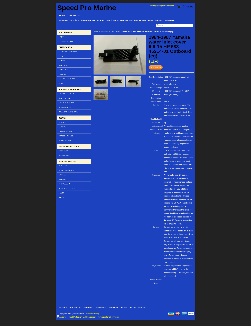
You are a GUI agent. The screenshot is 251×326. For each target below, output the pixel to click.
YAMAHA (62, 74)
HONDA (62, 61)
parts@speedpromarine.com (162, 6)
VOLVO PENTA (65, 107)
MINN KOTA (63, 151)
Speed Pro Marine (86, 7)
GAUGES (62, 175)
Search (63, 308)
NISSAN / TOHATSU (67, 79)
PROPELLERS (64, 184)
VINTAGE (62, 197)
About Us (75, 308)
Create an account (66, 41)
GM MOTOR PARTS (66, 94)
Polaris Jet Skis (65, 140)
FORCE (62, 56)
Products (104, 32)
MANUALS (63, 179)
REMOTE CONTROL (67, 188)
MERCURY (63, 70)
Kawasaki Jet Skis (66, 136)
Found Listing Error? (133, 308)
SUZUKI (62, 83)
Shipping (88, 308)
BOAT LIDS (63, 166)
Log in (61, 37)
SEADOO (62, 127)
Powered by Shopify (92, 313)
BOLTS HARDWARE (67, 170)
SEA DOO (62, 122)
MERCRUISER (65, 98)
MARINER (63, 65)
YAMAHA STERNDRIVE (68, 112)
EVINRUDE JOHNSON (68, 52)
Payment (113, 308)
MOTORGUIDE (65, 155)
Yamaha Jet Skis (65, 131)
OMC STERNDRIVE (67, 103)
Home (96, 32)
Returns (101, 308)
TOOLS (61, 193)
